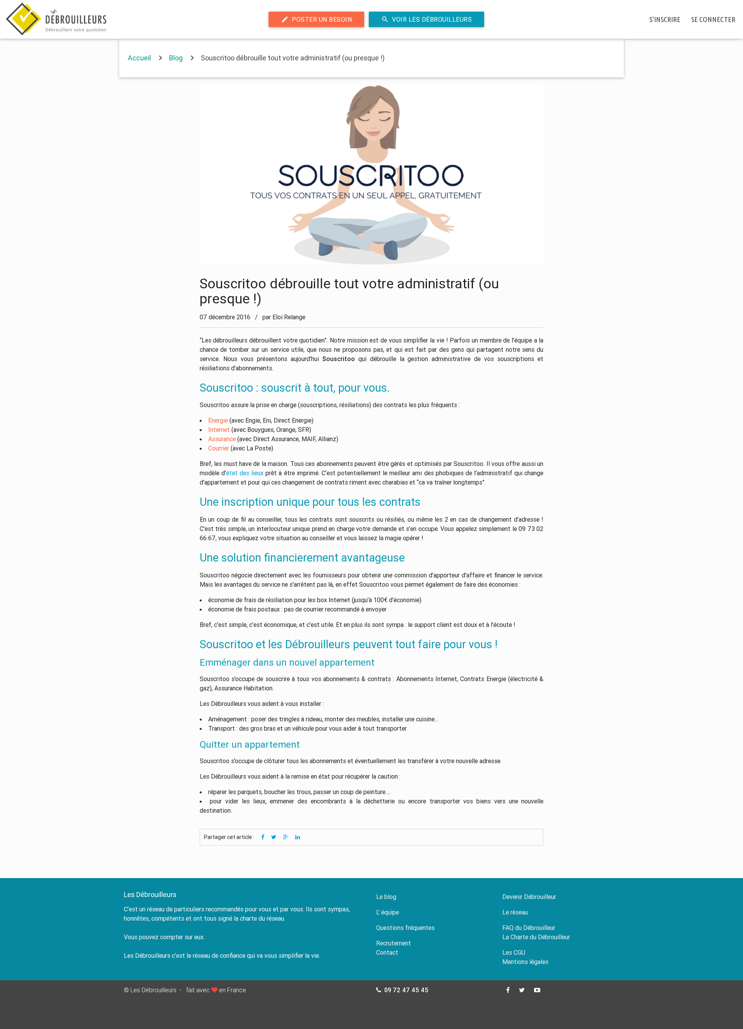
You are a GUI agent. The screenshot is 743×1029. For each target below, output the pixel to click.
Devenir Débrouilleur (529, 897)
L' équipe (387, 912)
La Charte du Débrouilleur (536, 937)
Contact (387, 952)
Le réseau (515, 912)
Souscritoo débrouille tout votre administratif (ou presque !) (293, 57)
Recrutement (393, 943)
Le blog (386, 897)
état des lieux (245, 473)
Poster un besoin (316, 19)
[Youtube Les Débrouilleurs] (537, 990)
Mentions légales (525, 962)
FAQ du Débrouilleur (528, 927)
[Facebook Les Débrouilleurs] (508, 990)
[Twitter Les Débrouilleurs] (522, 990)
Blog (176, 57)
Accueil (139, 57)
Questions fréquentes (405, 927)
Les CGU (513, 952)
